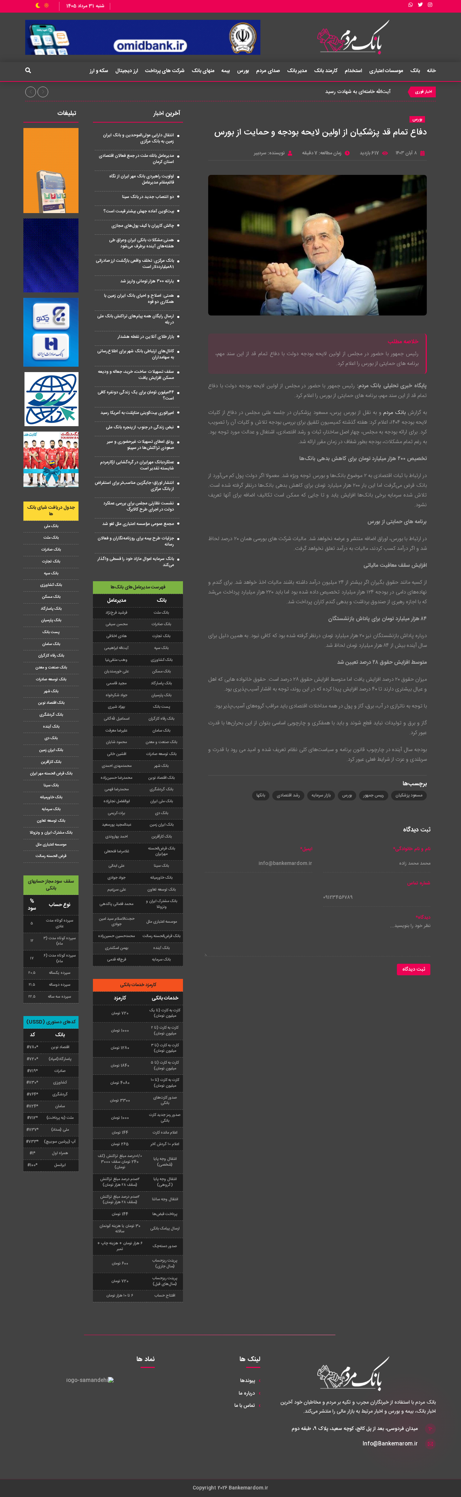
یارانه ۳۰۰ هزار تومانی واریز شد (147, 281)
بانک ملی (51, 526)
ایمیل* (306, 849)
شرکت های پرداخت (164, 71)
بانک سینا (51, 785)
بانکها (260, 795)
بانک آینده (51, 727)
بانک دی (51, 738)
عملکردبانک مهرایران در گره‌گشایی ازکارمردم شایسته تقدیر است (137, 465)
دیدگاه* (423, 917)
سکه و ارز (99, 71)
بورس (243, 71)
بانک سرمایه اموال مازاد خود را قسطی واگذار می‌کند (136, 562)
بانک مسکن (51, 597)
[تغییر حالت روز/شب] (42, 6)
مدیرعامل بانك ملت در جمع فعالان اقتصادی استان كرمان (136, 158)
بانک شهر (51, 691)
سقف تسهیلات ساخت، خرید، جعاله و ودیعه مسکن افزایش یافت (136, 374)
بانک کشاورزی (51, 585)
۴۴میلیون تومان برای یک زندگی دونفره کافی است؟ (136, 395)
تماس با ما (244, 1405)
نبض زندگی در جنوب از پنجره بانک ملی (140, 427)
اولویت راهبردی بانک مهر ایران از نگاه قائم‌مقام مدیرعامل (141, 179)
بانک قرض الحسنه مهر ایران (51, 773)
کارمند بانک (325, 71)
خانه (431, 71)
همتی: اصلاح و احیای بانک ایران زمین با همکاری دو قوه (139, 298)
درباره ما (247, 1393)
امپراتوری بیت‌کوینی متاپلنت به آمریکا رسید (137, 412)
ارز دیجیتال (126, 71)
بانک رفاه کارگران (51, 656)
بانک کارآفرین (51, 762)
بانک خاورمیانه (51, 797)
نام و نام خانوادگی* (411, 849)
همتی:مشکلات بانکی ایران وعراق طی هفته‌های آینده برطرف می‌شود (141, 243)
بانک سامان (51, 644)
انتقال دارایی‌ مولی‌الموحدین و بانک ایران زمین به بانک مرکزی (138, 138)
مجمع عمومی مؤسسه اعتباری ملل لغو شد (138, 523)
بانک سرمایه (51, 809)
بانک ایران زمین (51, 750)
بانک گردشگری (51, 715)
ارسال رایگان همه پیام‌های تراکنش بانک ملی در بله (135, 319)
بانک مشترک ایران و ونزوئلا (51, 833)
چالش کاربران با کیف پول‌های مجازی (142, 225)
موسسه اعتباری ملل (51, 845)
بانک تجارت (51, 561)
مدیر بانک (297, 71)
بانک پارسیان (51, 620)
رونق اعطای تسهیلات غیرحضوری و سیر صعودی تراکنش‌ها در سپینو (140, 444)
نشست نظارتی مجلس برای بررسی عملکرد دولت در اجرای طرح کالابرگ (138, 506)
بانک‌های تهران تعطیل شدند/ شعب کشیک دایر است (337, 92)
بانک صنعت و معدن (51, 667)
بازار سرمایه (321, 795)
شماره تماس (418, 883)
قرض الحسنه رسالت (51, 856)
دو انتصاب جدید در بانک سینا (148, 196)
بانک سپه (51, 573)
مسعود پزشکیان (408, 795)
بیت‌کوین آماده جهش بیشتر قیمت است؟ (138, 211)
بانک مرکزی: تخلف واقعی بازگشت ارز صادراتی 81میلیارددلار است (135, 263)
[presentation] (30, 92)
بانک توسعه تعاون (51, 821)
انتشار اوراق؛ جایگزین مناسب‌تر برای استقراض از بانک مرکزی (134, 486)
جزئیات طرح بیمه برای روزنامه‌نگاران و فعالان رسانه (136, 541)
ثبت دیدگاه (413, 969)
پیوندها (247, 1381)
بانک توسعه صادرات (51, 679)
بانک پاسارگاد (51, 609)
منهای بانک (203, 71)
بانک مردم (394, 412)
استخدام (353, 71)
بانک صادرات (51, 550)
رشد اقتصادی (288, 795)
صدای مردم (268, 71)
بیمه (225, 71)
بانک (415, 71)
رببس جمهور (373, 795)
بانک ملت (51, 538)
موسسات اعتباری (386, 71)
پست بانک (50, 632)
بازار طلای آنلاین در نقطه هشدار (146, 336)
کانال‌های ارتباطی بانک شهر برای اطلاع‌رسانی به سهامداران (135, 354)
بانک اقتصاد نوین (51, 703)
